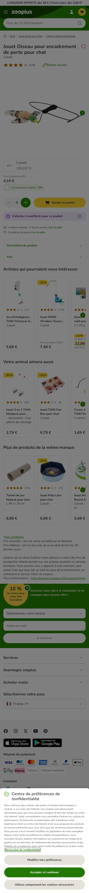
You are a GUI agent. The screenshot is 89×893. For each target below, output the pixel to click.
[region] (44, 840)
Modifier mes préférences (44, 860)
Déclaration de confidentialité (22, 850)
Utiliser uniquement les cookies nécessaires (44, 885)
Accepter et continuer (44, 872)
